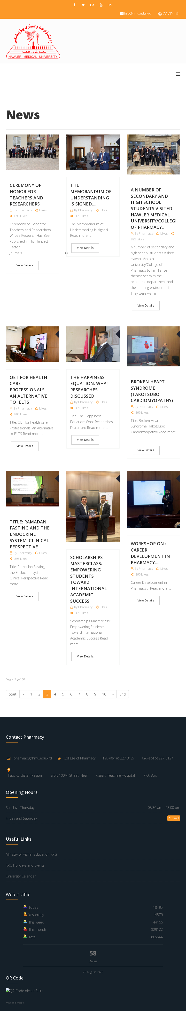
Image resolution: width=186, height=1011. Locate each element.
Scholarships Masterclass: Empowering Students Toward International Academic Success (88, 579)
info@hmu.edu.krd (137, 13)
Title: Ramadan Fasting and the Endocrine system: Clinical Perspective (30, 534)
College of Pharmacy (79, 758)
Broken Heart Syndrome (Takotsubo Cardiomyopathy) (152, 391)
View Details (24, 265)
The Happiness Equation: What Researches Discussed (89, 386)
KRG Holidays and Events (25, 865)
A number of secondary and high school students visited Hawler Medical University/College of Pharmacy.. (154, 208)
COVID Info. (171, 13)
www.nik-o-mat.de (15, 1002)
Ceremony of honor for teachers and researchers (26, 194)
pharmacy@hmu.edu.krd (33, 758)
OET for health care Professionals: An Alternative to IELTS (28, 389)
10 (104, 694)
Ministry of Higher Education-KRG (31, 854)
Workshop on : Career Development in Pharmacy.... (150, 553)
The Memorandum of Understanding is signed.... (90, 194)
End (123, 694)
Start (12, 694)
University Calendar (21, 876)
